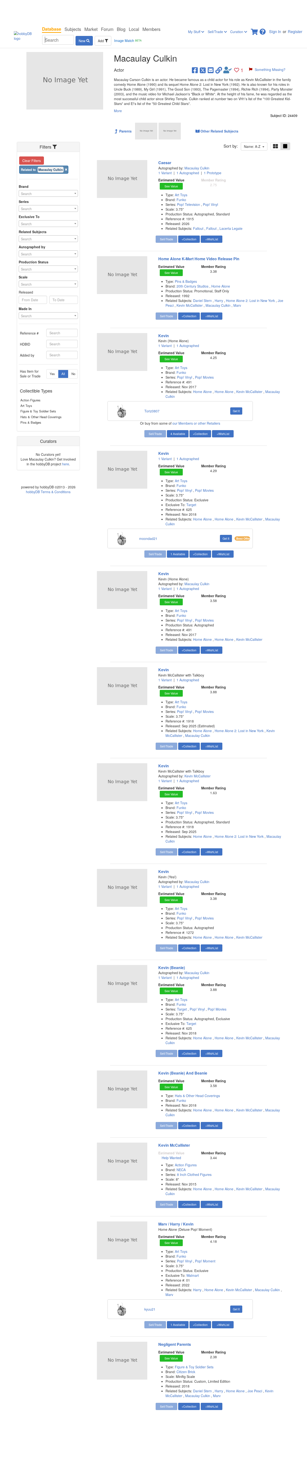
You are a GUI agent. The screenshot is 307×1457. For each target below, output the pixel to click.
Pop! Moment (205, 1261)
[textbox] (48, 193)
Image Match (128, 40)
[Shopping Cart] (255, 30)
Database (51, 29)
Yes (52, 373)
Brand (24, 186)
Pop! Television (189, 204)
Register (295, 31)
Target (191, 504)
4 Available (178, 434)
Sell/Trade (216, 31)
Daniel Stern (202, 300)
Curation (237, 31)
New (82, 40)
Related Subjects (33, 231)
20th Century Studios (193, 286)
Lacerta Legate (230, 228)
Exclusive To (29, 216)
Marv (237, 305)
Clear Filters (31, 160)
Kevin (163, 335)
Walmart (192, 1275)
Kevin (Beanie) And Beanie (182, 1073)
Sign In (275, 31)
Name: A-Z (253, 146)
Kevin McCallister (190, 305)
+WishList (211, 239)
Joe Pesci (255, 1390)
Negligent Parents (174, 1344)
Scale (23, 277)
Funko (181, 199)
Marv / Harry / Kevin (176, 1224)
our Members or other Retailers (196, 423)
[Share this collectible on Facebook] (195, 70)
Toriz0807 (151, 411)
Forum (107, 29)
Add (101, 40)
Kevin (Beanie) (171, 967)
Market (91, 29)
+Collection (189, 239)
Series (24, 201)
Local (134, 29)
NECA (181, 1169)
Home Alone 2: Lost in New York (250, 300)
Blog (121, 29)
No (73, 373)
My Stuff (194, 31)
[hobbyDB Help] (263, 30)
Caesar (164, 162)
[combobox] (48, 193)
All (63, 373)
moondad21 (148, 538)
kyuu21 (149, 1309)
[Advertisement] (153, 12)
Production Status (33, 262)
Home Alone (220, 286)
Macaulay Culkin (196, 168)
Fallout (198, 228)
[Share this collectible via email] (211, 70)
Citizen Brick (186, 1371)
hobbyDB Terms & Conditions (48, 491)
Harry (219, 300)
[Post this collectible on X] (203, 70)
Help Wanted (171, 1157)
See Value (171, 186)
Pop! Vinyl (210, 204)
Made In (25, 308)
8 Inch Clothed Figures (194, 1174)
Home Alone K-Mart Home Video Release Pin (198, 258)
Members (151, 29)
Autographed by (32, 246)
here (65, 464)
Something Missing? (270, 69)
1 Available (178, 554)
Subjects (73, 29)
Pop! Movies (204, 377)
